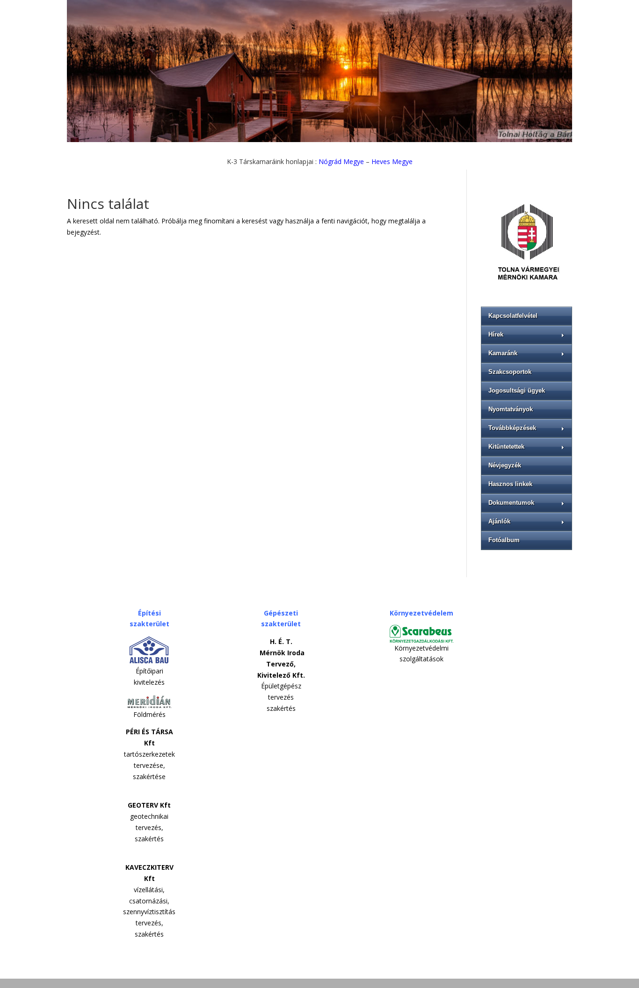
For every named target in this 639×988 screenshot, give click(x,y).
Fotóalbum (504, 540)
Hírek (495, 334)
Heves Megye (392, 161)
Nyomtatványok (510, 409)
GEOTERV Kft (149, 805)
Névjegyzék (504, 465)
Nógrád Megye (341, 161)
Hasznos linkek (510, 483)
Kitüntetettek (506, 446)
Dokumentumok (511, 502)
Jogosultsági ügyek (516, 390)
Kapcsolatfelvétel (512, 315)
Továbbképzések (512, 427)
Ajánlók (499, 521)
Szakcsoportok (509, 371)
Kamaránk (502, 353)
